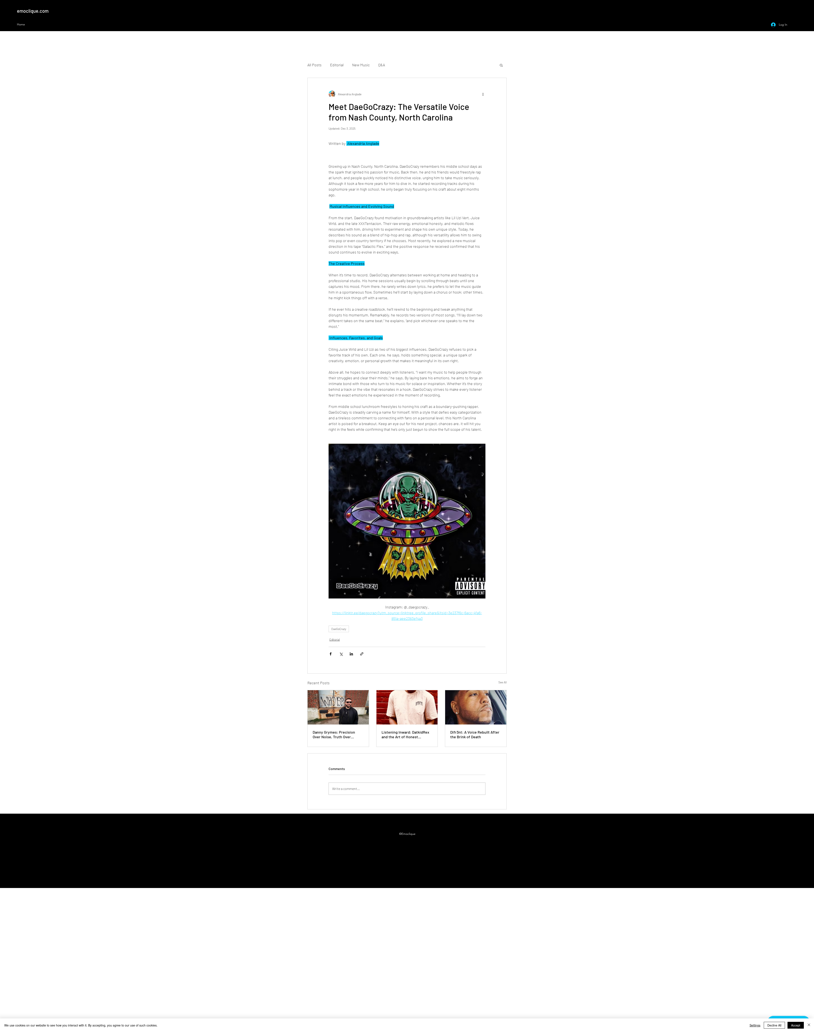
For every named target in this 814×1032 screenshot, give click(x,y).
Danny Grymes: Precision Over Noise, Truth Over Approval (334, 734)
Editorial (337, 64)
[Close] (808, 1025)
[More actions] (482, 94)
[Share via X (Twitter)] (341, 654)
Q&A (381, 64)
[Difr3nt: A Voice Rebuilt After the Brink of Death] (475, 707)
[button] (501, 65)
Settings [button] (755, 1025)
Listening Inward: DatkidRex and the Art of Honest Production (405, 734)
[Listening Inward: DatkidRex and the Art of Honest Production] (407, 707)
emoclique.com (33, 11)
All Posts (314, 64)
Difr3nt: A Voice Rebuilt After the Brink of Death (474, 734)
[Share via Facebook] (331, 654)
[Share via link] (362, 654)
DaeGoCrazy (338, 629)
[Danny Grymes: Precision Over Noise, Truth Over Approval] (338, 707)
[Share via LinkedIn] (351, 654)
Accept (795, 1025)
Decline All (774, 1025)
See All (502, 682)
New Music (361, 64)
